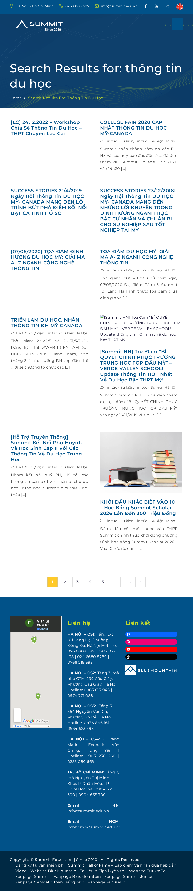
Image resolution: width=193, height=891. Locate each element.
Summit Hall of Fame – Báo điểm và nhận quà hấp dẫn (122, 865)
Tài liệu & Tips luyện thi (103, 871)
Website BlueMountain (53, 871)
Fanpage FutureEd (106, 882)
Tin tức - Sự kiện (119, 141)
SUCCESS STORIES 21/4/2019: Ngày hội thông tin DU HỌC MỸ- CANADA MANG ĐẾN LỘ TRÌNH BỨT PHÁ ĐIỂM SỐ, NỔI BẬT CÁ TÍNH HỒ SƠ (49, 202)
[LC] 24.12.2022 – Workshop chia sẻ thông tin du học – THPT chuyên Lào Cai (46, 127)
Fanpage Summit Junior (128, 876)
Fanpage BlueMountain (77, 876)
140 (128, 582)
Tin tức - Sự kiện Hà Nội (155, 141)
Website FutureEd (147, 871)
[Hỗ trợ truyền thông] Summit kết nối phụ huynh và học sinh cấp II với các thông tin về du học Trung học (46, 448)
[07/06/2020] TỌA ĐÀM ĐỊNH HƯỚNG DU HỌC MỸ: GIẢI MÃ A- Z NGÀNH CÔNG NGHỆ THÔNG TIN (48, 260)
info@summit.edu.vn (119, 6)
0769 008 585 (77, 6)
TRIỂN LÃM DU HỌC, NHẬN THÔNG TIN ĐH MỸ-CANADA (46, 322)
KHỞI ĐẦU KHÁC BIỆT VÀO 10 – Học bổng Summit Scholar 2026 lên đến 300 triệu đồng (138, 507)
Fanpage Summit (32, 876)
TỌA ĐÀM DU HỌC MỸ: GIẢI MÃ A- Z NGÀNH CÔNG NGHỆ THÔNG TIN (136, 257)
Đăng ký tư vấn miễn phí (40, 865)
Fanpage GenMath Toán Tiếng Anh (49, 882)
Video (21, 871)
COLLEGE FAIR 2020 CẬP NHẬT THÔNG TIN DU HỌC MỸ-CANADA (133, 127)
